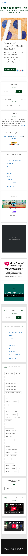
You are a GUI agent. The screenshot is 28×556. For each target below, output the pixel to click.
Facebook (10, 163)
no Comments (13, 54)
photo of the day (11, 443)
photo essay (9, 436)
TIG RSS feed (11, 186)
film (15, 411)
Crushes (15, 401)
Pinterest (10, 179)
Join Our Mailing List (14, 160)
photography (9, 439)
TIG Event (8, 471)
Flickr (9, 176)
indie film (17, 417)
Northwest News (10, 433)
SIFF (7, 455)
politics (8, 446)
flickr (7, 414)
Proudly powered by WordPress (13, 548)
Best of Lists (9, 376)
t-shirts (20, 136)
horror (14, 414)
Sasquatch (9, 452)
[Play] (6, 512)
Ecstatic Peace (10, 43)
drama (7, 408)
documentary (14, 404)
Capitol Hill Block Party (13, 392)
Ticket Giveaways (10, 468)
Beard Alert (9, 373)
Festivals (8, 411)
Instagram (10, 170)
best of (18, 373)
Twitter (9, 166)
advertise (13, 136)
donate (6, 136)
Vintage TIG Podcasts (14, 183)
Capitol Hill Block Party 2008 (13, 397)
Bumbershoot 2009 (11, 389)
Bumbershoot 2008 (11, 386)
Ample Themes (17, 549)
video (15, 471)
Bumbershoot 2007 (11, 383)
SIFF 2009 (13, 455)
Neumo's (19, 423)
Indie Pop (8, 420)
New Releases (9, 427)
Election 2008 (16, 408)
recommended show (11, 449)
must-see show (10, 423)
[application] (14, 508)
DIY (6, 404)
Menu (4, 2)
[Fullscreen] (21, 512)
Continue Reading (10, 69)
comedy (8, 401)
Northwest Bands (11, 430)
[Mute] (19, 512)
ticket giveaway (10, 465)
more (14, 138)
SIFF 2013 (15, 458)
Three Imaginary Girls (14, 7)
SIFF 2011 (8, 458)
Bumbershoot (10, 380)
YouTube (10, 173)
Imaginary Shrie (9, 52)
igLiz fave (8, 417)
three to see (9, 462)
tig (19, 468)
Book (17, 376)
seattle (16, 452)
